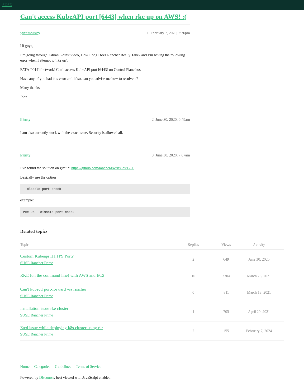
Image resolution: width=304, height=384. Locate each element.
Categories (42, 367)
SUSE (7, 5)
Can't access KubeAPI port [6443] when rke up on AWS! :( (103, 16)
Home (24, 367)
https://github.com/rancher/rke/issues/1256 (102, 168)
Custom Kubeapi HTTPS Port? (47, 256)
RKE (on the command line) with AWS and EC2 (62, 275)
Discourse (46, 377)
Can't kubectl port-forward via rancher (53, 289)
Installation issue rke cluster (44, 308)
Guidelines (63, 367)
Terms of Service (88, 367)
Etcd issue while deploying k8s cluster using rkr (61, 327)
